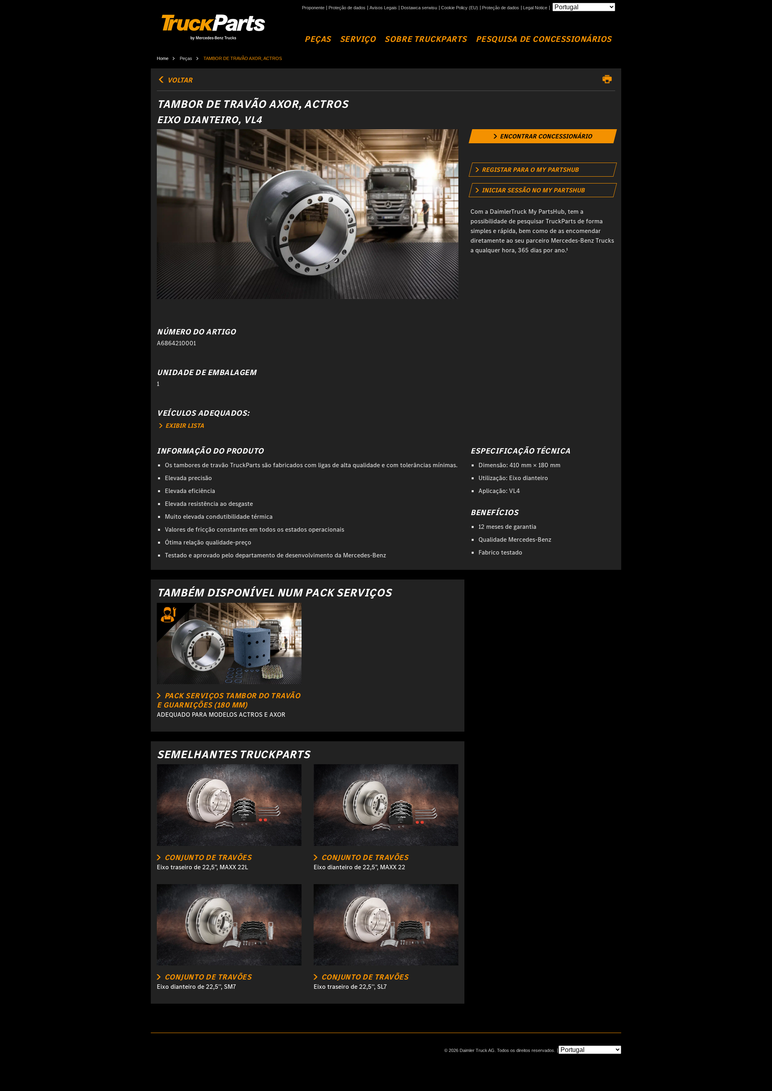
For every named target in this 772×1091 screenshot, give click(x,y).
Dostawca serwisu (419, 8)
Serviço (358, 39)
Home (162, 58)
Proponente (313, 8)
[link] (543, 136)
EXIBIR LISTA (184, 425)
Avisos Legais (383, 8)
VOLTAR (179, 80)
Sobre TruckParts (425, 39)
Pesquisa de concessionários (544, 39)
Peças (317, 39)
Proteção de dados (347, 8)
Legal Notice (535, 8)
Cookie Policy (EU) (459, 8)
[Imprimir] (609, 79)
